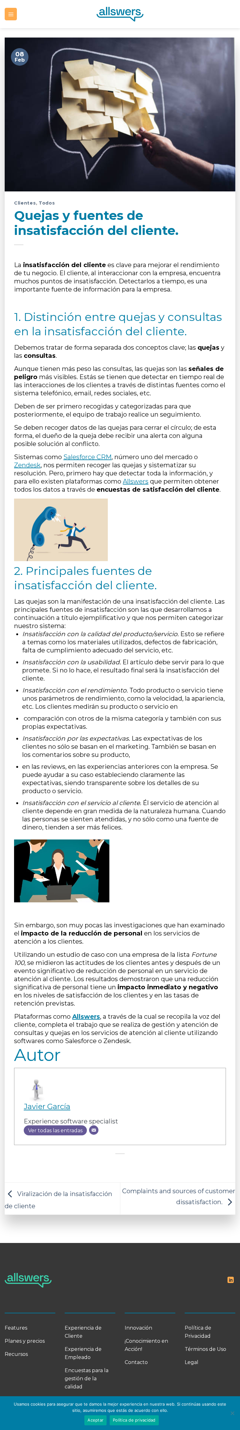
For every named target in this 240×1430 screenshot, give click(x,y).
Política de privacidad (134, 1419)
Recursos (16, 1354)
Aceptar (95, 1419)
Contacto (136, 1362)
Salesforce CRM (87, 457)
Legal (191, 1362)
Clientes (25, 203)
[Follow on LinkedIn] (231, 1280)
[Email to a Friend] (114, 1166)
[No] (232, 1415)
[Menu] (11, 14)
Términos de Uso (205, 1349)
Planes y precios (25, 1341)
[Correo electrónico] (93, 1130)
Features (16, 1328)
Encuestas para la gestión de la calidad (86, 1378)
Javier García (47, 1106)
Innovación (138, 1328)
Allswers (135, 481)
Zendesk (27, 465)
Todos (47, 203)
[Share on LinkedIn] (126, 1166)
